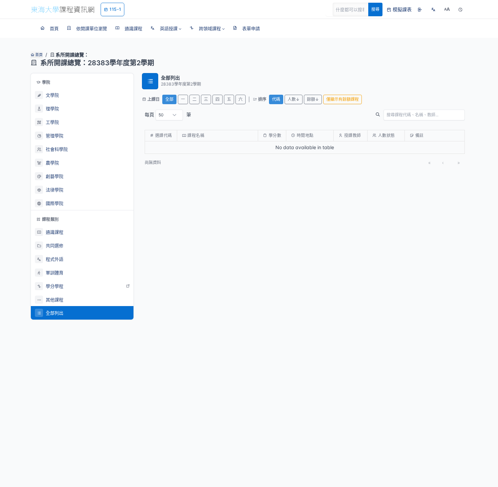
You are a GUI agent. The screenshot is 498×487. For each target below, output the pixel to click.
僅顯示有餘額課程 (342, 99)
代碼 (276, 99)
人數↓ (293, 99)
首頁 (38, 54)
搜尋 (375, 9)
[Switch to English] (433, 9)
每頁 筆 (168, 114)
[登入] (420, 9)
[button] (165, 28)
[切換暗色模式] (460, 9)
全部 (169, 99)
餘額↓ (313, 99)
